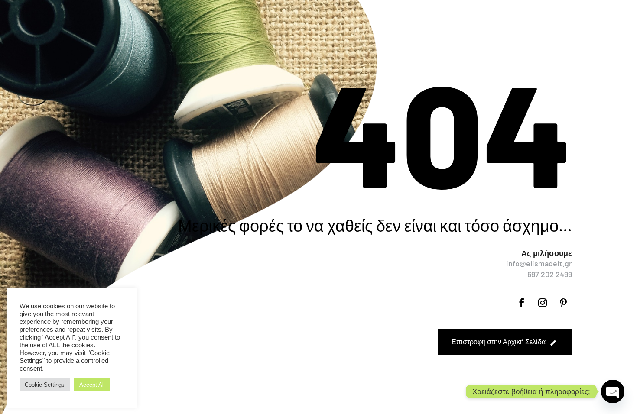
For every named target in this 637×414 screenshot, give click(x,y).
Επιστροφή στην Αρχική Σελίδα (499, 341)
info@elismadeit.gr (539, 263)
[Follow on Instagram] (542, 302)
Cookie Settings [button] (45, 385)
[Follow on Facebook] (521, 302)
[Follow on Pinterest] (563, 302)
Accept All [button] (92, 385)
